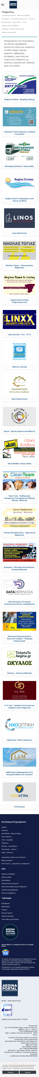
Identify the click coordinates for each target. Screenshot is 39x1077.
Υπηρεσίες (5, 843)
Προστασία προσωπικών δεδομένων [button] (23, 1068)
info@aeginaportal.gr (30, 1031)
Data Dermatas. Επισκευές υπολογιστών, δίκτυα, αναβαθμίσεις (19, 603)
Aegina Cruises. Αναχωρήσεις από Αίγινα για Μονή (19, 200)
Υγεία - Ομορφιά (7, 840)
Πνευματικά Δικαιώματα (10, 883)
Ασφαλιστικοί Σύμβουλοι (10, 25)
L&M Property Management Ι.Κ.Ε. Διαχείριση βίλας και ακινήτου (19, 773)
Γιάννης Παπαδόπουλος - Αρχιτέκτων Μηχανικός (19, 534)
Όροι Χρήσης (6, 880)
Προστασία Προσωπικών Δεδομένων (14, 886)
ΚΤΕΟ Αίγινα (19, 807)
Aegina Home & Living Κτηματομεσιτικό (19, 301)
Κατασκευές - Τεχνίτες (9, 849)
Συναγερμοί (6, 19)
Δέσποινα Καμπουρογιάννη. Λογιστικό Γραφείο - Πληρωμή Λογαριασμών (19, 638)
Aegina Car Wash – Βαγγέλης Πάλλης (19, 99)
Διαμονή (5, 830)
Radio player (6, 906)
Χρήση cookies (6, 877)
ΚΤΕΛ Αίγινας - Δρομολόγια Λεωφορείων (16, 863)
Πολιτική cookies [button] (7, 1068)
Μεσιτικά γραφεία (24, 15)
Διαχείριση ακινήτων (9, 15)
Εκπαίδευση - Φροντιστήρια (11, 833)
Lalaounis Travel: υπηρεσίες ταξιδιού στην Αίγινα (19, 133)
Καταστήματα (6, 836)
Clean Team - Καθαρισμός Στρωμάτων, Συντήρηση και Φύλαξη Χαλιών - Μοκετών (19, 498)
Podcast (4, 909)
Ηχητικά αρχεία (7, 913)
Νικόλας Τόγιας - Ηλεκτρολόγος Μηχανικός (19, 266)
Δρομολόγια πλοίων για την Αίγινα (13, 857)
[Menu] (2, 5)
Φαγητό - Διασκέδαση (9, 846)
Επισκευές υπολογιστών (19, 19)
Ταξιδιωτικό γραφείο (9, 32)
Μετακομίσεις (6, 22)
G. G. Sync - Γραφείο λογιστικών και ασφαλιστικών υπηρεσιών (20, 706)
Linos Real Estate (19, 233)
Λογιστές (32, 19)
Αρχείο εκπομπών (8, 916)
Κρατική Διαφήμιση (9, 893)
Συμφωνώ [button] (10, 1072)
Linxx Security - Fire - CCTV (19, 334)
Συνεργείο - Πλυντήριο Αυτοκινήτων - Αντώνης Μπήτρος (19, 568)
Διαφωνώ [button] (28, 1072)
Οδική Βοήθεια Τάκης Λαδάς (19, 464)
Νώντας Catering (19, 367)
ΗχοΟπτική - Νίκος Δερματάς (19, 740)
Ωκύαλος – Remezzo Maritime (19, 673)
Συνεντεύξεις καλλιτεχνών (10, 919)
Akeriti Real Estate (19, 399)
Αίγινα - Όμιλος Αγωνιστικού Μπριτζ (19, 431)
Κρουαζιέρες (17, 22)
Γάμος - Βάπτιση (7, 852)
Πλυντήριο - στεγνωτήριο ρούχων (13, 29)
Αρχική (4, 827)
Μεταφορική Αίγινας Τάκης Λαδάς (19, 166)
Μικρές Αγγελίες (7, 860)
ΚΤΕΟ (24, 22)
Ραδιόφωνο (6, 903)
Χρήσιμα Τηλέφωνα (8, 874)
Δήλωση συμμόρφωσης (10, 890)
